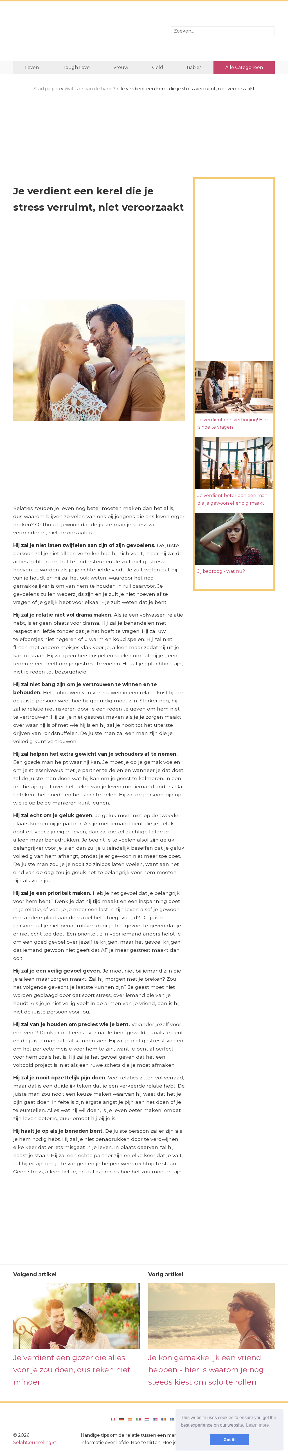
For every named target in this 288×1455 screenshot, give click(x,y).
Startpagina (46, 88)
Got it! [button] (230, 1439)
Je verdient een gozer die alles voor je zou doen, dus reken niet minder (71, 1370)
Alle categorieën (244, 67)
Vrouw (120, 67)
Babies (194, 67)
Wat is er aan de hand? (89, 88)
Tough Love (76, 67)
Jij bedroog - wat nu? (221, 571)
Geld (157, 67)
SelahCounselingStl (35, 1442)
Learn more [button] (257, 1425)
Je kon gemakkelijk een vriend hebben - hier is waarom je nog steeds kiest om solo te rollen (206, 1370)
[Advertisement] (87, 31)
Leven (32, 67)
